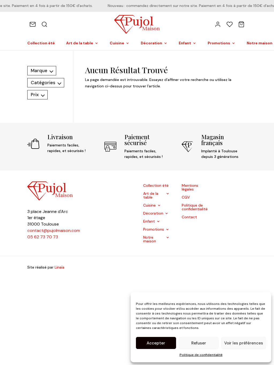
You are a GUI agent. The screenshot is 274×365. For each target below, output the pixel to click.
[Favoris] (229, 24)
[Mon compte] (217, 24)
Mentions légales (190, 188)
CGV (186, 197)
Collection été (41, 43)
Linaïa (59, 267)
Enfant (185, 43)
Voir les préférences (243, 343)
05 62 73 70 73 (42, 237)
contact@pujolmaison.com (53, 230)
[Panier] (241, 24)
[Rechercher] (44, 24)
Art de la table (79, 43)
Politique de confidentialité (201, 355)
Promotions (219, 43)
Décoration (151, 43)
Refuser (198, 343)
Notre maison (149, 239)
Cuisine (117, 43)
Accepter (156, 343)
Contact (189, 217)
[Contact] (32, 24)
